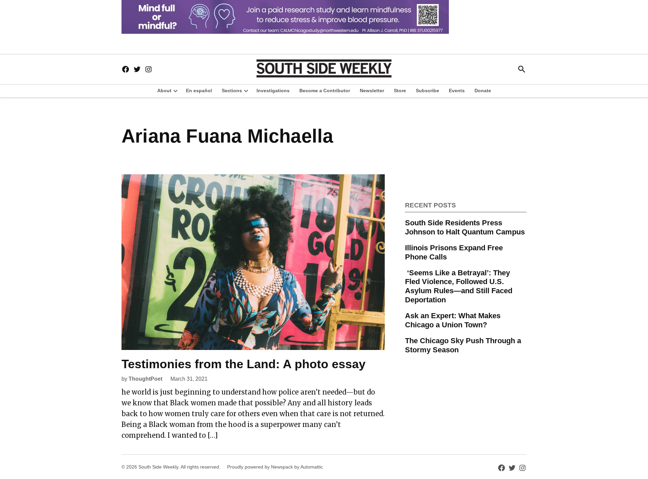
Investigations (273, 90)
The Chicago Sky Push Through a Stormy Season (463, 345)
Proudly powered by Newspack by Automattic (275, 467)
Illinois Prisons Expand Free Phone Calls (454, 252)
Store (400, 90)
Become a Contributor (324, 90)
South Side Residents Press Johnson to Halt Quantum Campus (465, 227)
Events (457, 90)
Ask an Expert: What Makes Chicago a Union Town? (453, 320)
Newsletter (372, 90)
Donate (483, 90)
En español (199, 90)
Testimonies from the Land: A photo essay (244, 364)
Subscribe (427, 90)
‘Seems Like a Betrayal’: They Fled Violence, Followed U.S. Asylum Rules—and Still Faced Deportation (458, 286)
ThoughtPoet (145, 379)
